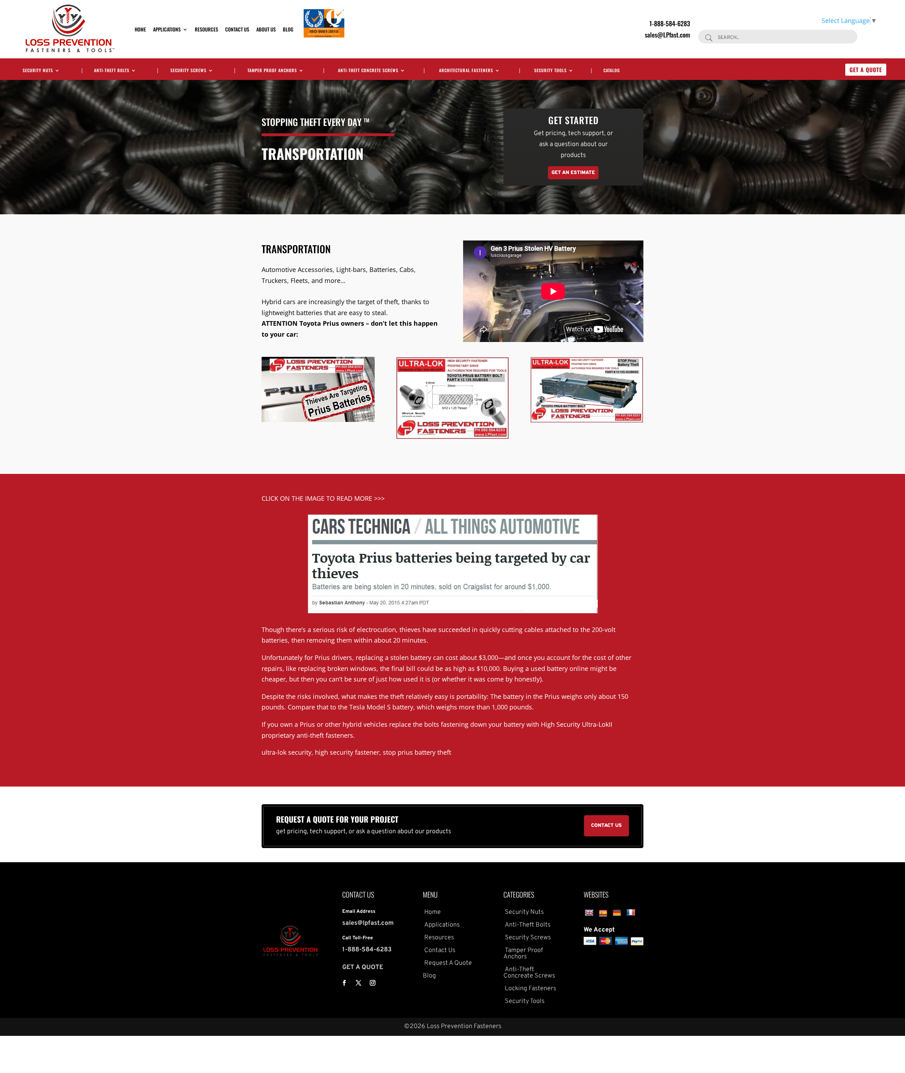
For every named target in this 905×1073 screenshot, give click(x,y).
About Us (266, 29)
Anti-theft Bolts (111, 70)
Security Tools (550, 70)
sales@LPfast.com (667, 34)
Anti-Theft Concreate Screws (529, 972)
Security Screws (188, 70)
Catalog (611, 70)
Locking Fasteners (529, 989)
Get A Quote (865, 69)
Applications (167, 29)
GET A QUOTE (362, 967)
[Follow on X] (358, 982)
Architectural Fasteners (466, 70)
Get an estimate (573, 173)
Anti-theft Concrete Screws (368, 70)
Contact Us (237, 29)
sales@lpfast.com (368, 923)
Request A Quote (447, 963)
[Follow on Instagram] (372, 982)
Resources (206, 29)
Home (140, 29)
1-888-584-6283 (669, 23)
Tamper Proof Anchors (272, 70)
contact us (606, 826)
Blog (288, 29)
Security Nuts (38, 70)
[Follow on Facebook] (344, 982)
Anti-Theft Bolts (526, 925)
